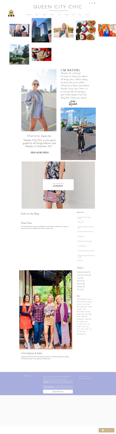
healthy (90, 314)
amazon (89, 299)
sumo (91, 329)
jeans (78, 321)
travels (84, 331)
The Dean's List (88, 378)
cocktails (88, 304)
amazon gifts (80, 301)
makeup (82, 321)
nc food (85, 324)
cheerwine (79, 304)
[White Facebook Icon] (24, 376)
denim (78, 306)
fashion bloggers (80, 311)
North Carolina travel (82, 299)
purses (78, 329)
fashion (84, 309)
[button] (73, 14)
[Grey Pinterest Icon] (92, 3)
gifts (83, 314)
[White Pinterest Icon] (27, 376)
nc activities (79, 324)
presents (83, 326)
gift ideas (79, 314)
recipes (82, 329)
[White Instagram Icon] (29, 376)
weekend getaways (81, 334)
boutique (90, 301)
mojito (86, 321)
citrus (84, 304)
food (86, 311)
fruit (89, 311)
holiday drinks (84, 316)
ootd (89, 324)
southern (87, 329)
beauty (85, 301)
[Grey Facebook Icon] (89, 3)
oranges (79, 326)
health (86, 314)
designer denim (84, 306)
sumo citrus (79, 331)
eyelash (90, 306)
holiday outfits (88, 319)
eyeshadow (79, 309)
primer (87, 326)
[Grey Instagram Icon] (94, 3)
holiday (78, 316)
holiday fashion (80, 319)
